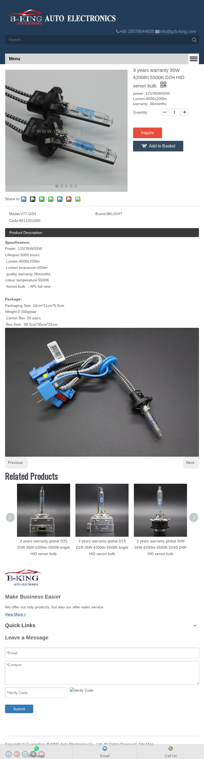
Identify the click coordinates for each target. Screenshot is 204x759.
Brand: (101, 214)
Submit (19, 709)
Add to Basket (162, 146)
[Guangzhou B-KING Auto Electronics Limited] (102, 17)
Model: (14, 214)
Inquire (147, 132)
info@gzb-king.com (177, 31)
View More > (15, 614)
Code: (14, 221)
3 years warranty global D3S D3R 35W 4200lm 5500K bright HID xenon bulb (44, 547)
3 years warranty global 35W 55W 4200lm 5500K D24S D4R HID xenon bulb (160, 547)
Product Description (25, 232)
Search (194, 39)
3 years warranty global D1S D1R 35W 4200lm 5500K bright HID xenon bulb (102, 547)
